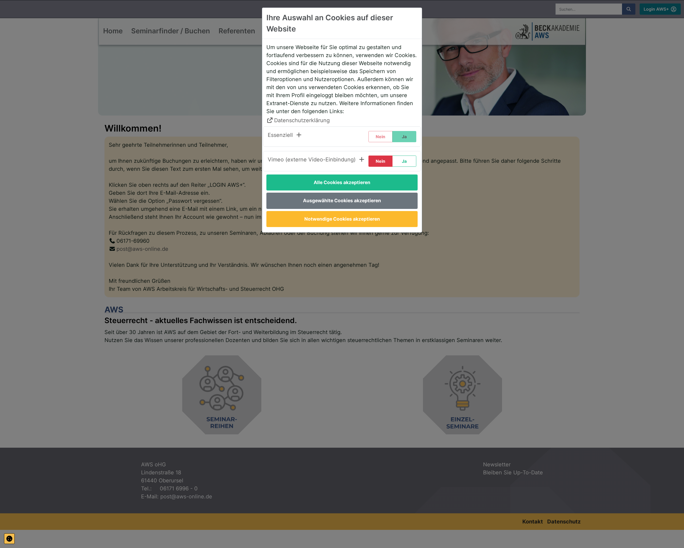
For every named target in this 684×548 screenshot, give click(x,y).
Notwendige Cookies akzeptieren (342, 219)
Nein (380, 161)
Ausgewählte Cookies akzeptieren (342, 200)
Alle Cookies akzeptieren (342, 182)
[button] (285, 136)
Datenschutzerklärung (302, 120)
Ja (404, 161)
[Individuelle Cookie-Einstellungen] (9, 538)
